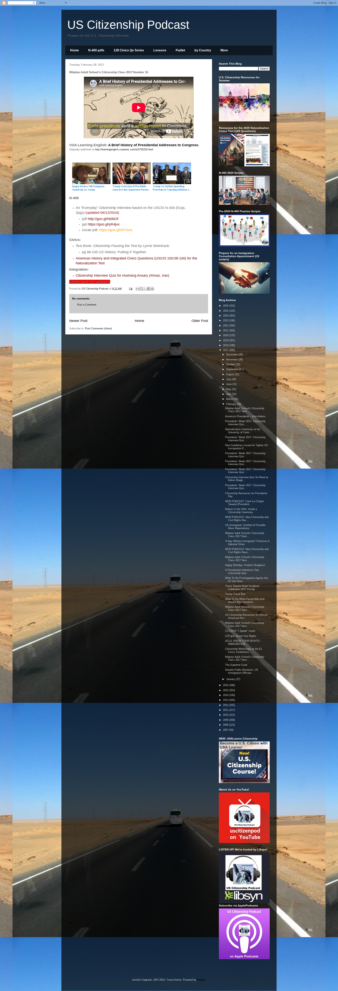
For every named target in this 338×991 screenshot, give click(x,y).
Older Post (199, 321)
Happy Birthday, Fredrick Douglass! (245, 565)
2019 (226, 340)
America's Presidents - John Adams (245, 416)
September (232, 369)
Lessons (159, 50)
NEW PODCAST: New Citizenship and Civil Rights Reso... (247, 551)
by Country (202, 50)
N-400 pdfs (96, 50)
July (229, 379)
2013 (226, 700)
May (229, 389)
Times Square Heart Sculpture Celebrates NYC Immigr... (242, 588)
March (230, 398)
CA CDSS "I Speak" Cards (240, 630)
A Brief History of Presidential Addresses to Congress (153, 145)
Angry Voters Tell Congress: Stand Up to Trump (88, 188)
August (230, 374)
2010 (226, 714)
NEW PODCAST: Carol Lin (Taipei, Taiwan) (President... (244, 503)
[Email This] (137, 289)
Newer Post (78, 321)
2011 (226, 709)
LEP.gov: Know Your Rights (240, 636)
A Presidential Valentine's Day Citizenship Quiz (242, 572)
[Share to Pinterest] (152, 289)
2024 (226, 315)
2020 (226, 335)
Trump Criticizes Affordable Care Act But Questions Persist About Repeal (130, 188)
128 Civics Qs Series (129, 50)
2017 (226, 350)
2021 (226, 330)
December (232, 354)
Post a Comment (86, 304)
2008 (226, 724)
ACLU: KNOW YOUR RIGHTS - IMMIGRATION (243, 642)
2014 (226, 695)
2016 (226, 685)
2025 (226, 310)
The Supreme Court (236, 664)
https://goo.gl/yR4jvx (104, 224)
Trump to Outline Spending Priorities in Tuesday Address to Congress (172, 188)
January (231, 679)
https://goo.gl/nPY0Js (115, 230)
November (232, 359)
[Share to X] (145, 289)
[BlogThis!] (141, 289)
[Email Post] (130, 288)
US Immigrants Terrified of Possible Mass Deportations (245, 527)
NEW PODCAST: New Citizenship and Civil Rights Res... (247, 519)
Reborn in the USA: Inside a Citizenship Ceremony (241, 511)
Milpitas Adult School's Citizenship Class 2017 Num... (244, 410)
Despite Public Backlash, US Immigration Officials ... (241, 671)
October (231, 364)
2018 (226, 345)
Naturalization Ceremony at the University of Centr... (242, 431)
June (229, 384)
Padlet (180, 50)
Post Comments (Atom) (98, 328)
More (224, 50)
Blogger (201, 979)
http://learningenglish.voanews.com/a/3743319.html (124, 149)
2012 (226, 705)
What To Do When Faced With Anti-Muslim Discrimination (245, 601)
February (231, 404)
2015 (226, 690)
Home (74, 50)
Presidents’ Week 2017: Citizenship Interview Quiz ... (245, 423)
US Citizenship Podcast (128, 24)
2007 (226, 729)
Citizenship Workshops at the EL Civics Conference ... (243, 650)
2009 (226, 719)
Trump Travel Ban (235, 594)
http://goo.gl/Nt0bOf (103, 219)
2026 (226, 305)
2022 (226, 325)
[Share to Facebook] (149, 289)
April (229, 394)
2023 (226, 320)
